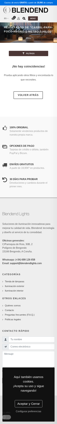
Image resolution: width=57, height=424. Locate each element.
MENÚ (33, 18)
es (5, 18)
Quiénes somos (13, 305)
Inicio (28, 38)
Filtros (30, 53)
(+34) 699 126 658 (25, 259)
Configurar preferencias (28, 411)
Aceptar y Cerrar (28, 403)
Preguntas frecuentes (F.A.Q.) (20, 314)
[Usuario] (18, 18)
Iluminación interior (14, 290)
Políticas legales (13, 319)
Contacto (9, 310)
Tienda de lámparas (14, 281)
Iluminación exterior (14, 286)
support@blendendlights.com (26, 263)
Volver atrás (28, 95)
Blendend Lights (15, 213)
